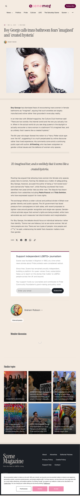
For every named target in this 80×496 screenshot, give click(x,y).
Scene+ (64, 13)
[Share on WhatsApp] (30, 240)
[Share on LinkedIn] (26, 240)
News (9, 13)
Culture (33, 13)
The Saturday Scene (51, 13)
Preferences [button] (47, 483)
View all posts (17, 320)
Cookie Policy (61, 460)
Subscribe (70, 6)
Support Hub (46, 465)
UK (4, 25)
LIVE (40, 13)
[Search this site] (6, 6)
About (44, 455)
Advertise (53, 455)
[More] (72, 12)
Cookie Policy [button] (7, 483)
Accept (56, 489)
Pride (26, 13)
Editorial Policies (66, 455)
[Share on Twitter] (17, 240)
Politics (18, 13)
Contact (57, 465)
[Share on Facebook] (21, 240)
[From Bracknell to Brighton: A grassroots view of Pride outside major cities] (64, 418)
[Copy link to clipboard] (35, 240)
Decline (40, 489)
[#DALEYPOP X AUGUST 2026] (15, 386)
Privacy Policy (47, 460)
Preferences (24, 489)
